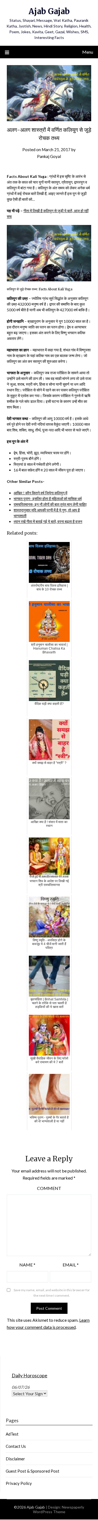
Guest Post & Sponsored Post (32, 1471)
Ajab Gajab (49, 11)
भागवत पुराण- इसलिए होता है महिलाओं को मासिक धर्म (48, 498)
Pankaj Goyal (49, 156)
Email (71, 1264)
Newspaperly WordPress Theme (58, 1509)
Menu (87, 51)
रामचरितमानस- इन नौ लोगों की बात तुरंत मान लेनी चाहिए (50, 504)
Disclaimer (15, 1458)
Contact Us (16, 1446)
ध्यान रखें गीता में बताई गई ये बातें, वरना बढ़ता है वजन (48, 521)
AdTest (12, 1433)
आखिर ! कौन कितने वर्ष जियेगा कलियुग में (40, 493)
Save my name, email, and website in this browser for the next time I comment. (52, 1292)
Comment (49, 1188)
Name (27, 1264)
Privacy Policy (19, 1483)
